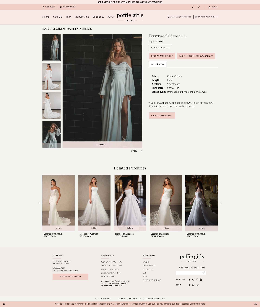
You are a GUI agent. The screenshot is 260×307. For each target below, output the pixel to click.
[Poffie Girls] (130, 17)
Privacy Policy (135, 298)
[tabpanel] (51, 48)
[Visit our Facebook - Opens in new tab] (189, 279)
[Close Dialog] (4, 304)
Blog (145, 277)
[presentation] (58, 203)
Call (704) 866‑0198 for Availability (196, 56)
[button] (213, 7)
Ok (255, 304)
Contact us (148, 269)
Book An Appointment (162, 115)
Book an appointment (70, 277)
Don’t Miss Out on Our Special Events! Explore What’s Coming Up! (130, 2)
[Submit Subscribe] (203, 272)
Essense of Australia (65, 28)
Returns (121, 298)
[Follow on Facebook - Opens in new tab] (189, 285)
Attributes (157, 64)
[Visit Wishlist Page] (199, 7)
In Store (87, 28)
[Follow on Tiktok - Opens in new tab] (197, 285)
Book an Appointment (162, 56)
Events (146, 262)
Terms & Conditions (152, 280)
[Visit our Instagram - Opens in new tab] (193, 279)
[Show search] (193, 7)
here (203, 304)
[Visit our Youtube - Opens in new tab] (201, 279)
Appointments (149, 266)
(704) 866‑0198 (59, 268)
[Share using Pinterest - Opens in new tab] (141, 151)
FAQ (144, 273)
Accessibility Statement (155, 298)
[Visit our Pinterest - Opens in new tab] (197, 279)
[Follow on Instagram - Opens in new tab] (193, 285)
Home (45, 28)
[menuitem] (49, 7)
